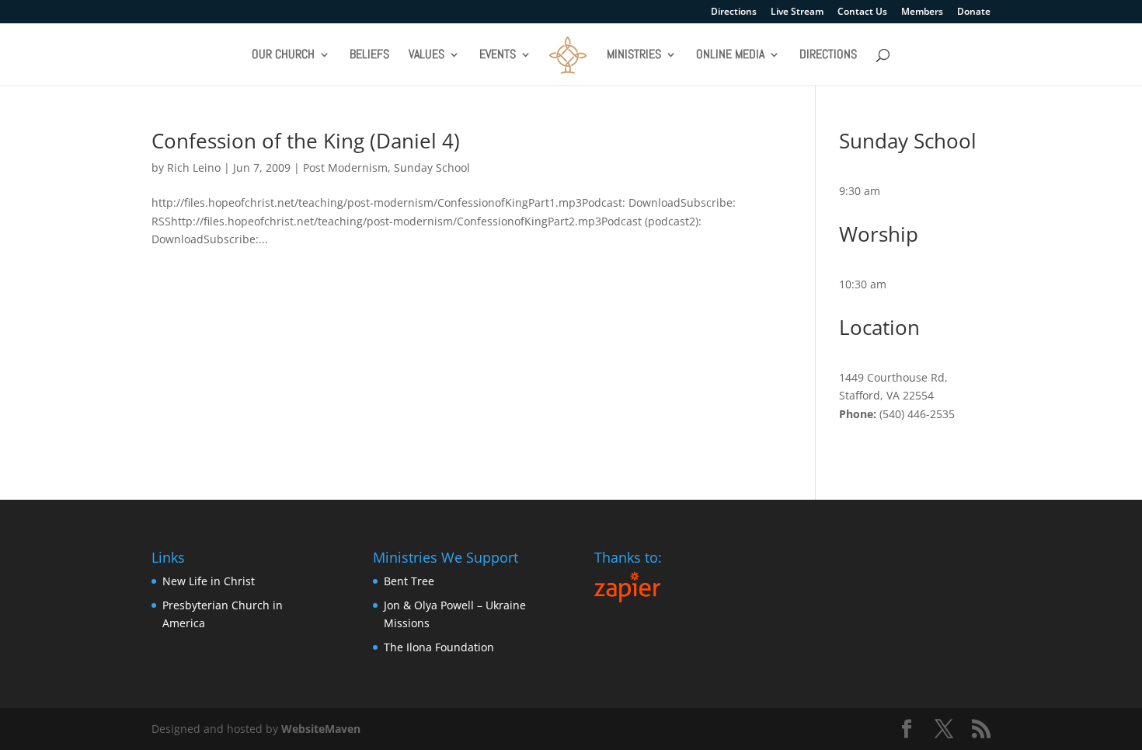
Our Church (283, 55)
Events (497, 55)
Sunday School (432, 167)
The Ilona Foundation (439, 647)
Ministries (634, 55)
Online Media (730, 55)
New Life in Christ (208, 581)
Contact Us (862, 12)
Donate (974, 12)
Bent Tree (409, 581)
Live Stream (797, 12)
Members (922, 12)
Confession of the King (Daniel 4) (305, 141)
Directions (734, 12)
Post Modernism (345, 167)
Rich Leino (194, 167)
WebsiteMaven (320, 728)
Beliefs (369, 55)
